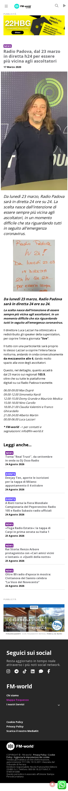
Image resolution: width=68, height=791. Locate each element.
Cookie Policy (14, 722)
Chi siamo (12, 695)
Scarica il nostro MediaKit (22, 731)
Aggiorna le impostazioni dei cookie (32, 757)
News (7, 46)
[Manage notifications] (52, 784)
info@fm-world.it (32, 431)
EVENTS (10, 474)
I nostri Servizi (15, 704)
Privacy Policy (15, 726)
